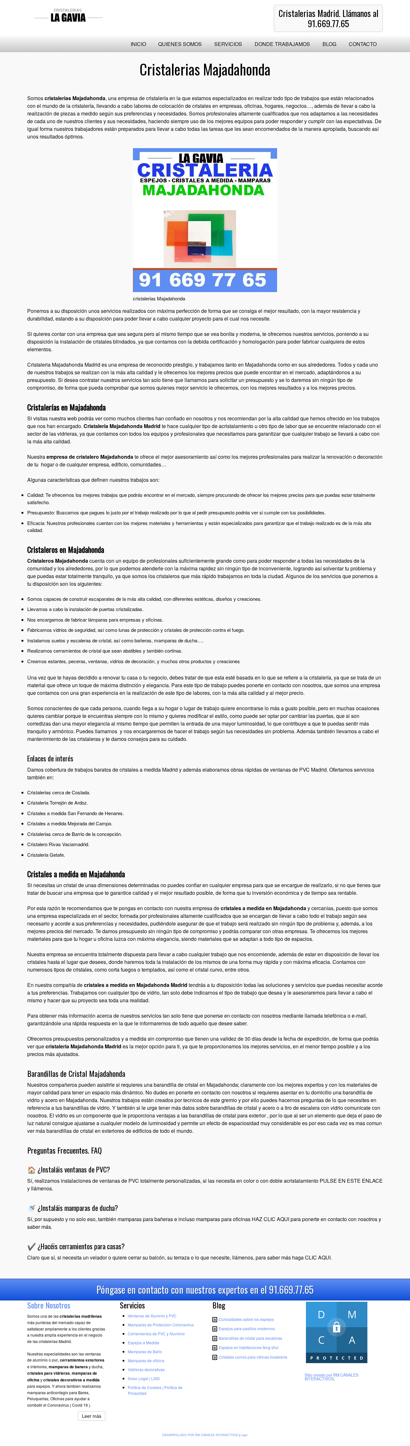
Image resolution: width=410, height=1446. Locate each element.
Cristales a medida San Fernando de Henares (75, 813)
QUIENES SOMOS (180, 44)
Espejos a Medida (143, 1342)
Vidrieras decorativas (146, 1369)
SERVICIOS (228, 44)
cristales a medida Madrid (148, 769)
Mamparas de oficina (146, 1360)
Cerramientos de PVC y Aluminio (156, 1333)
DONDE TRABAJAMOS (282, 44)
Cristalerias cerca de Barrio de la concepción (74, 833)
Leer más (91, 1416)
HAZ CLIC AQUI (270, 1219)
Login (244, 1435)
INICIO (138, 44)
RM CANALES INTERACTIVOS (331, 1377)
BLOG (329, 44)
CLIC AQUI (318, 1257)
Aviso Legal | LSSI (144, 1378)
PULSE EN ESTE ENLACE (351, 1180)
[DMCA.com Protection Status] (337, 1363)
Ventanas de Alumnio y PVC (152, 1315)
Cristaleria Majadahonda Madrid (63, 364)
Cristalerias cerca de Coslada (58, 792)
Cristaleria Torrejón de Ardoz (57, 802)
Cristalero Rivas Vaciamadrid (57, 844)
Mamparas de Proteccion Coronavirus (161, 1324)
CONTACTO (363, 44)
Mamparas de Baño (145, 1351)
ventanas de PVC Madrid (298, 769)
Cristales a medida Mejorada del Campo (69, 823)
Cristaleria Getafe (45, 854)
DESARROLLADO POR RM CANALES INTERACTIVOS (200, 1435)
